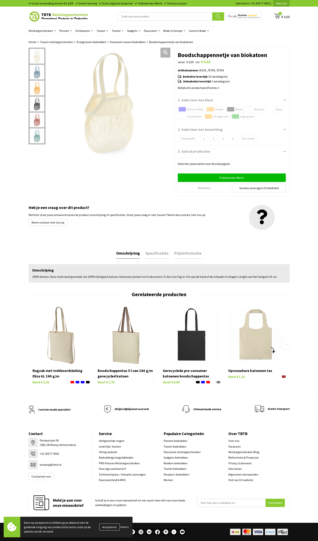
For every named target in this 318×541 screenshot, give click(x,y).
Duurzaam (150, 31)
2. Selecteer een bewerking (200, 129)
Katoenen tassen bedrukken (127, 42)
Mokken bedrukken (175, 463)
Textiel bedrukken (175, 469)
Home (32, 42)
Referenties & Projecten (243, 457)
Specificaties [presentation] (157, 253)
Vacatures (234, 446)
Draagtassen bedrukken (91, 42)
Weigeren (124, 527)
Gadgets (132, 31)
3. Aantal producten (194, 151)
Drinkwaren (82, 31)
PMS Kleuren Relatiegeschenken (119, 463)
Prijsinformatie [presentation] (188, 253)
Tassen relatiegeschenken (56, 42)
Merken (168, 480)
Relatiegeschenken (41, 31)
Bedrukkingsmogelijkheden (116, 457)
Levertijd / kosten (110, 446)
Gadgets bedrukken (176, 457)
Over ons (281, 3)
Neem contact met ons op (47, 222)
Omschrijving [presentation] (128, 253)
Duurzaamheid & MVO (112, 480)
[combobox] (164, 16)
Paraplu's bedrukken (176, 474)
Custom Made (197, 31)
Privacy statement (240, 463)
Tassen (100, 31)
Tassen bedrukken (175, 446)
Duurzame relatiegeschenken (182, 452)
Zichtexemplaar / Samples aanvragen (122, 474)
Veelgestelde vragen (111, 441)
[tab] (128, 253)
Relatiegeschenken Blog (243, 452)
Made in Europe (172, 31)
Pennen (64, 31)
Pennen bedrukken (175, 441)
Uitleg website (108, 452)
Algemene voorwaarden (243, 474)
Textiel (116, 31)
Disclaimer (235, 469)
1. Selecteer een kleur (195, 100)
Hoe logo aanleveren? (112, 469)
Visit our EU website (240, 480)
